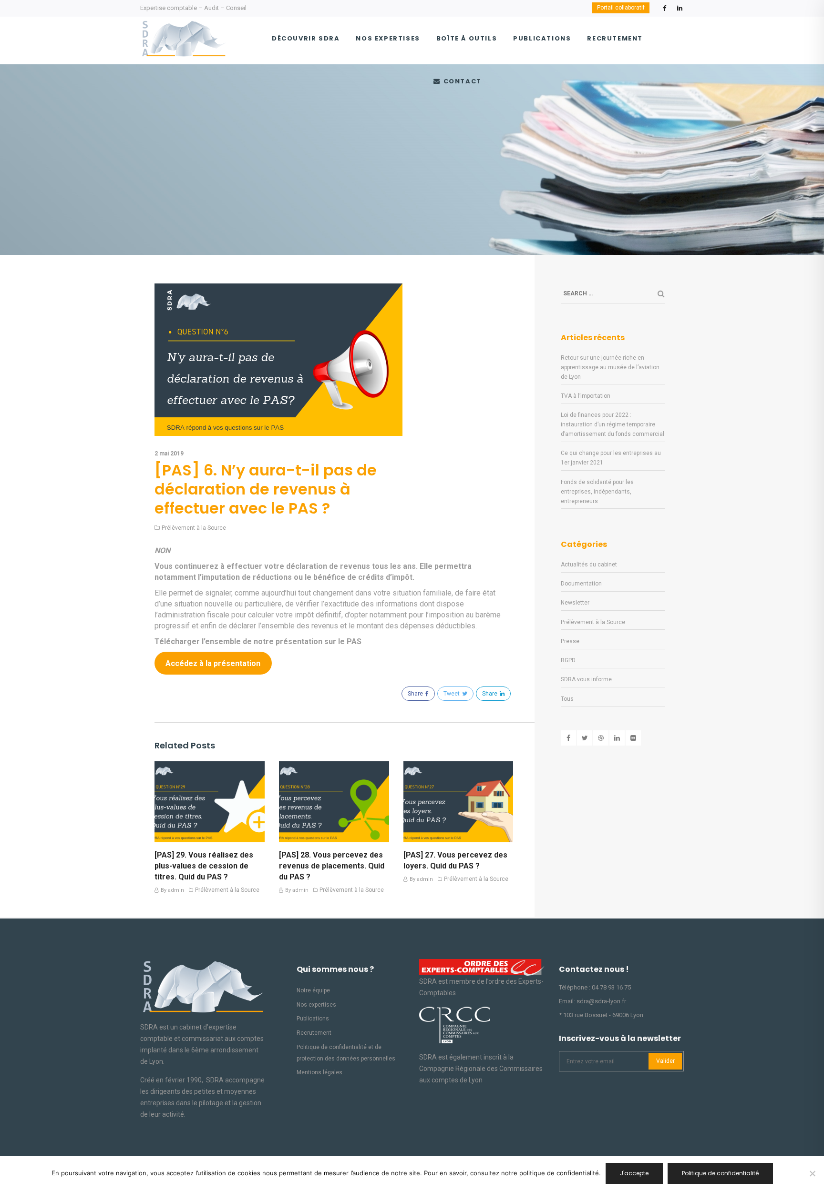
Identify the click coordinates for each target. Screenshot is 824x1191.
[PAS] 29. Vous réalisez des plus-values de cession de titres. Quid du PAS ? (203, 865)
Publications (542, 38)
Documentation (581, 583)
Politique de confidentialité (720, 1173)
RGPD (568, 660)
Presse (570, 641)
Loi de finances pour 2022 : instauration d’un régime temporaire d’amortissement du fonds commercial (612, 424)
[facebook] (664, 10)
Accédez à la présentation (212, 663)
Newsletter (575, 602)
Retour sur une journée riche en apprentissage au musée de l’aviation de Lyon (610, 367)
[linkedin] (679, 10)
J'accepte (634, 1173)
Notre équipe (313, 990)
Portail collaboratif (621, 7)
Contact (461, 81)
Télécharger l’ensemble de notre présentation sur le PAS (257, 641)
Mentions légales (319, 1072)
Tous (567, 699)
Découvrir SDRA (306, 38)
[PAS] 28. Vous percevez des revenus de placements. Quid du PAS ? (331, 865)
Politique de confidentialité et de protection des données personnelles (346, 1053)
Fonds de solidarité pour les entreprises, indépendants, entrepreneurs (597, 492)
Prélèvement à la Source (194, 528)
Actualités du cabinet (589, 564)
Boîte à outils (466, 38)
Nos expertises (388, 38)
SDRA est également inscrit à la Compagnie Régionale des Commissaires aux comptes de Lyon (481, 1068)
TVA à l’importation (585, 396)
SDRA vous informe (586, 679)
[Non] (812, 1173)
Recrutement (615, 38)
